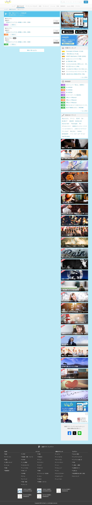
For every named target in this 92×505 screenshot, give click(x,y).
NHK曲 (23, 473)
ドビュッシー (59, 467)
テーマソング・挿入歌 (43, 473)
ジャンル (52, 6)
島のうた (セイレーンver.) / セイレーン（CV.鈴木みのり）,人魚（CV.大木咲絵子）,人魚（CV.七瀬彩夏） (77, 105)
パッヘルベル (59, 456)
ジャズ (39, 465)
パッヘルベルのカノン (67, 128)
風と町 (78, 118)
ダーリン (72, 118)
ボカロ (39, 479)
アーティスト (8, 456)
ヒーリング (24, 479)
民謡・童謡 (24, 481)
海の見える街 (78, 121)
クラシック (24, 484)
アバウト (77, 6)
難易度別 (63, 6)
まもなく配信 (70, 6)
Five (80, 123)
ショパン (58, 454)
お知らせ (75, 470)
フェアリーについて (77, 456)
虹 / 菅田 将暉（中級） (71, 61)
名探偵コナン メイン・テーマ (79, 126)
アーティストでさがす (31, 6)
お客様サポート (76, 467)
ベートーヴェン (59, 462)
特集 (58, 6)
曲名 (6, 454)
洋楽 (39, 454)
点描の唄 (71, 121)
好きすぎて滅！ (66, 123)
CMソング (24, 470)
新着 (40, 6)
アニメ (39, 459)
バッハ (57, 465)
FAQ (74, 462)
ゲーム (23, 476)
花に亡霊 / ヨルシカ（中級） (73, 66)
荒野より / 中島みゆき (71, 97)
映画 (39, 470)
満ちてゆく (73, 131)
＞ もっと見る (84, 77)
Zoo (82, 118)
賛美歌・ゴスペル (42, 481)
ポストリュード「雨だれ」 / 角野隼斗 (75, 85)
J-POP (23, 454)
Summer (79, 131)
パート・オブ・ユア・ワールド (77, 134)
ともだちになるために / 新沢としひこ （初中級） (77, 64)
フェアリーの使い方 (77, 459)
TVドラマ (40, 467)
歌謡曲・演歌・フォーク (27, 456)
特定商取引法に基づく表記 (79, 473)
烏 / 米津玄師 (69, 87)
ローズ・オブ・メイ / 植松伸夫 (73, 95)
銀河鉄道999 (65, 134)
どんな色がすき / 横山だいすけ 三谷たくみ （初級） (77, 69)
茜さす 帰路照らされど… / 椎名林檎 (74, 107)
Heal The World (66, 136)
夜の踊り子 (64, 121)
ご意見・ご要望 (76, 465)
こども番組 (24, 462)
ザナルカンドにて (66, 126)
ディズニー (40, 462)
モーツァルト (59, 459)
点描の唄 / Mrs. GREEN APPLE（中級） (75, 74)
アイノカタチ (65, 131)
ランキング (46, 6)
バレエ (39, 476)
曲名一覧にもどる (32, 50)
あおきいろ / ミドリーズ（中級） (74, 59)
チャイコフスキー (60, 473)
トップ (13, 6)
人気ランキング (8, 462)
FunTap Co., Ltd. (45, 503)
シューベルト (59, 479)
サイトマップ (76, 476)
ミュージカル (25, 467)
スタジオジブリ (25, 465)
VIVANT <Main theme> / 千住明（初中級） (76, 56)
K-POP (23, 459)
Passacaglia (74, 123)
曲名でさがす (20, 6)
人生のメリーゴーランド (80, 128)
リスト (57, 470)
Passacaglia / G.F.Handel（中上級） (75, 51)
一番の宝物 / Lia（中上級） (72, 53)
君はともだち (65, 118)
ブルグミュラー (59, 476)
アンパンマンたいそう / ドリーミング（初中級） (77, 71)
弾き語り (40, 456)
